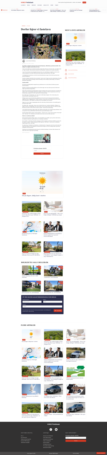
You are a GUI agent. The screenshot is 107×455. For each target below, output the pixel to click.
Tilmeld (84, 2)
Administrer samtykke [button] (25, 442)
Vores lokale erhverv (47, 437)
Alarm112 (23, 5)
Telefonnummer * (26, 299)
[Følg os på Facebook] (50, 429)
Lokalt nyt (46, 5)
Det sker (40, 5)
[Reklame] (42, 138)
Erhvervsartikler (46, 442)
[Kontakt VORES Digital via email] (56, 429)
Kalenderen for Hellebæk (48, 439)
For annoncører (24, 437)
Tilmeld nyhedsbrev (101, 453)
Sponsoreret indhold (47, 447)
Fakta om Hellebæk (47, 440)
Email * (44, 299)
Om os (22, 435)
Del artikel (57, 60)
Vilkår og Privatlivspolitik (26, 439)
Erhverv (34, 5)
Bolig (28, 5)
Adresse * (24, 304)
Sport (52, 5)
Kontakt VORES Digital (25, 440)
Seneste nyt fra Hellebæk (48, 435)
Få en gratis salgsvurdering (48, 445)
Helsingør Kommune (47, 444)
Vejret (56, 5)
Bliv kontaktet (58, 310)
